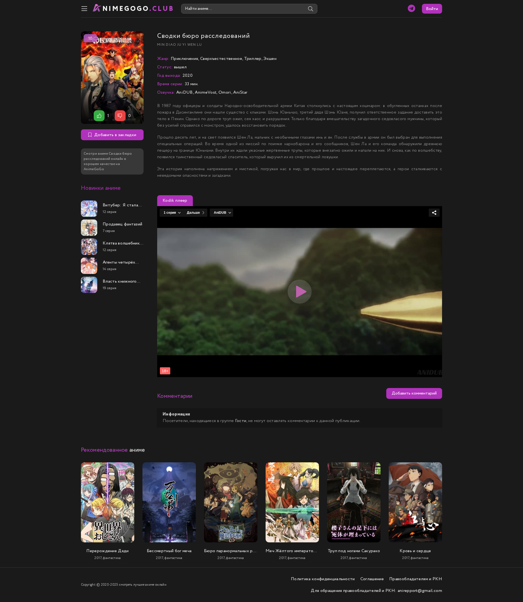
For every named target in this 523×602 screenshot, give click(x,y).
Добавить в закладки (115, 135)
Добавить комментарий (414, 393)
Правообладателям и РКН (415, 579)
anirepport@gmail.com (420, 591)
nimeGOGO (138, 9)
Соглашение (372, 579)
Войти (432, 9)
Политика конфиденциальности (323, 579)
